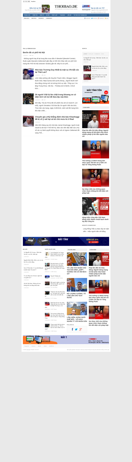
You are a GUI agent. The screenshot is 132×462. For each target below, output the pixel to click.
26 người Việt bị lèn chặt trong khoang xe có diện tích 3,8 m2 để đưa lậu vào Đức (55, 95)
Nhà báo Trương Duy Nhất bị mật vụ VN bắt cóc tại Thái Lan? (57, 71)
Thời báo (28, 349)
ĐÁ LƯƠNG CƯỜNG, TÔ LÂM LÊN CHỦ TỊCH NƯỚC (76, 295)
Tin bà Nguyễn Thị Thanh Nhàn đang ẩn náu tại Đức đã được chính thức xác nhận (54, 255)
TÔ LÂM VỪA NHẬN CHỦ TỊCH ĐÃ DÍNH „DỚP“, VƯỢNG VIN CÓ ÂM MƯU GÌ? (76, 271)
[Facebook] (73, 330)
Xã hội (47, 15)
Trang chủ (27, 15)
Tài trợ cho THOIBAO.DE (80, 15)
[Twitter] (77, 330)
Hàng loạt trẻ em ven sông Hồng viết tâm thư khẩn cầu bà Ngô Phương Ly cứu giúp (55, 305)
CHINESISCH (49, 18)
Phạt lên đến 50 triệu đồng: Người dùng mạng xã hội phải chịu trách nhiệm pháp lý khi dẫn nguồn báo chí (95, 133)
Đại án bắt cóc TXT (98, 8)
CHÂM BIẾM (86, 107)
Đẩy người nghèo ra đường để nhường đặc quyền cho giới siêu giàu (57, 284)
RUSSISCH (41, 18)
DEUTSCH (34, 18)
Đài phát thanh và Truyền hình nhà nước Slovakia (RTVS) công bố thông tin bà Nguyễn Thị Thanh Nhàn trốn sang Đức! (54, 266)
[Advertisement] (66, 33)
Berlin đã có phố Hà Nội (34, 52)
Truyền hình (72, 249)
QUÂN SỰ (51, 346)
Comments (97, 53)
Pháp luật (54, 15)
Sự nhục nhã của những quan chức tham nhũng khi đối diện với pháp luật (95, 191)
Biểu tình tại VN (35, 8)
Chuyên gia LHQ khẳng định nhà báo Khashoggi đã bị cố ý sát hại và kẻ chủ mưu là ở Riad (57, 118)
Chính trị (34, 15)
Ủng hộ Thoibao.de (55, 276)
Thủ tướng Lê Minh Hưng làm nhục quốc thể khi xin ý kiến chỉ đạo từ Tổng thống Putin (94, 163)
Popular (90, 53)
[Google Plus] (81, 330)
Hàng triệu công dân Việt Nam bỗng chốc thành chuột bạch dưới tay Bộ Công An (95, 219)
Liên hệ (69, 15)
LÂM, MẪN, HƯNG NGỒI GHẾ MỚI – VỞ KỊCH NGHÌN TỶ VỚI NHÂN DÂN (77, 319)
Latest (85, 53)
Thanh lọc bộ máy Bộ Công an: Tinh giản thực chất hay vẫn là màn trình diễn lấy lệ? (55, 294)
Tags (102, 53)
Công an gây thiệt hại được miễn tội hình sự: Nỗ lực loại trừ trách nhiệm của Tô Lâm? (55, 327)
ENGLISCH (26, 18)
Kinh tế (42, 15)
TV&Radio (62, 15)
